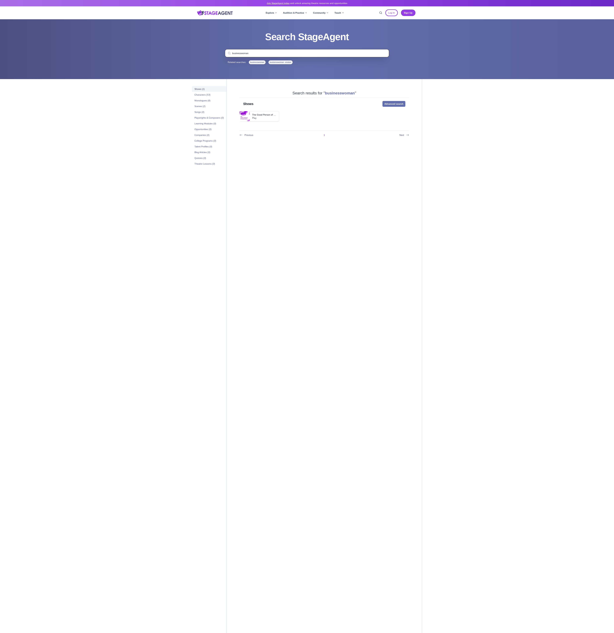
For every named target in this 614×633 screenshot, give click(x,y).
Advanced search (393, 104)
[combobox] (307, 53)
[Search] (381, 13)
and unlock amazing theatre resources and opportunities (307, 3)
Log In (391, 13)
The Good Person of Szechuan (267, 114)
